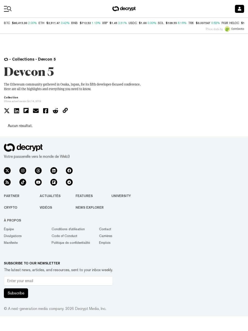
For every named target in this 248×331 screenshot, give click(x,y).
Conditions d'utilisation (68, 229)
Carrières (105, 236)
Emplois (105, 242)
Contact (105, 229)
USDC (133, 23)
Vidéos (46, 207)
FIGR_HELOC (230, 23)
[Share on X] (7, 111)
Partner (11, 196)
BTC (7, 23)
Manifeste (11, 242)
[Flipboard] (53, 182)
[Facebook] (69, 170)
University (121, 196)
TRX (191, 23)
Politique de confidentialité (71, 242)
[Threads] (38, 170)
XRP (105, 23)
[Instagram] (22, 170)
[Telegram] (69, 182)
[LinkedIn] (53, 170)
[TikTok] (22, 182)
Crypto (10, 207)
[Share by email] (36, 111)
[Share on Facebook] (45, 111)
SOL (161, 23)
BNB (74, 23)
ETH (41, 23)
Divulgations (13, 236)
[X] (7, 170)
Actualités (50, 196)
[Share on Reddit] (55, 111)
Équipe (9, 229)
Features (84, 196)
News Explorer (90, 207)
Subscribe (16, 293)
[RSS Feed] (7, 182)
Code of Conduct (64, 236)
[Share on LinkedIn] (16, 111)
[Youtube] (38, 182)
